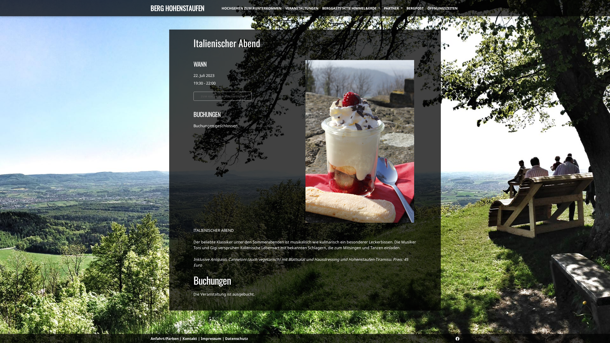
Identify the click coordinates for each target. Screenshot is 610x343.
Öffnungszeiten (442, 8)
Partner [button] (392, 8)
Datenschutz (236, 338)
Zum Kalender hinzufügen (222, 96)
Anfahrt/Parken (165, 338)
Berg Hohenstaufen (177, 8)
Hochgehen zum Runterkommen (251, 8)
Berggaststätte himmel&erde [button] (349, 8)
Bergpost (415, 8)
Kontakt (190, 338)
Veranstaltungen (301, 8)
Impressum (211, 338)
